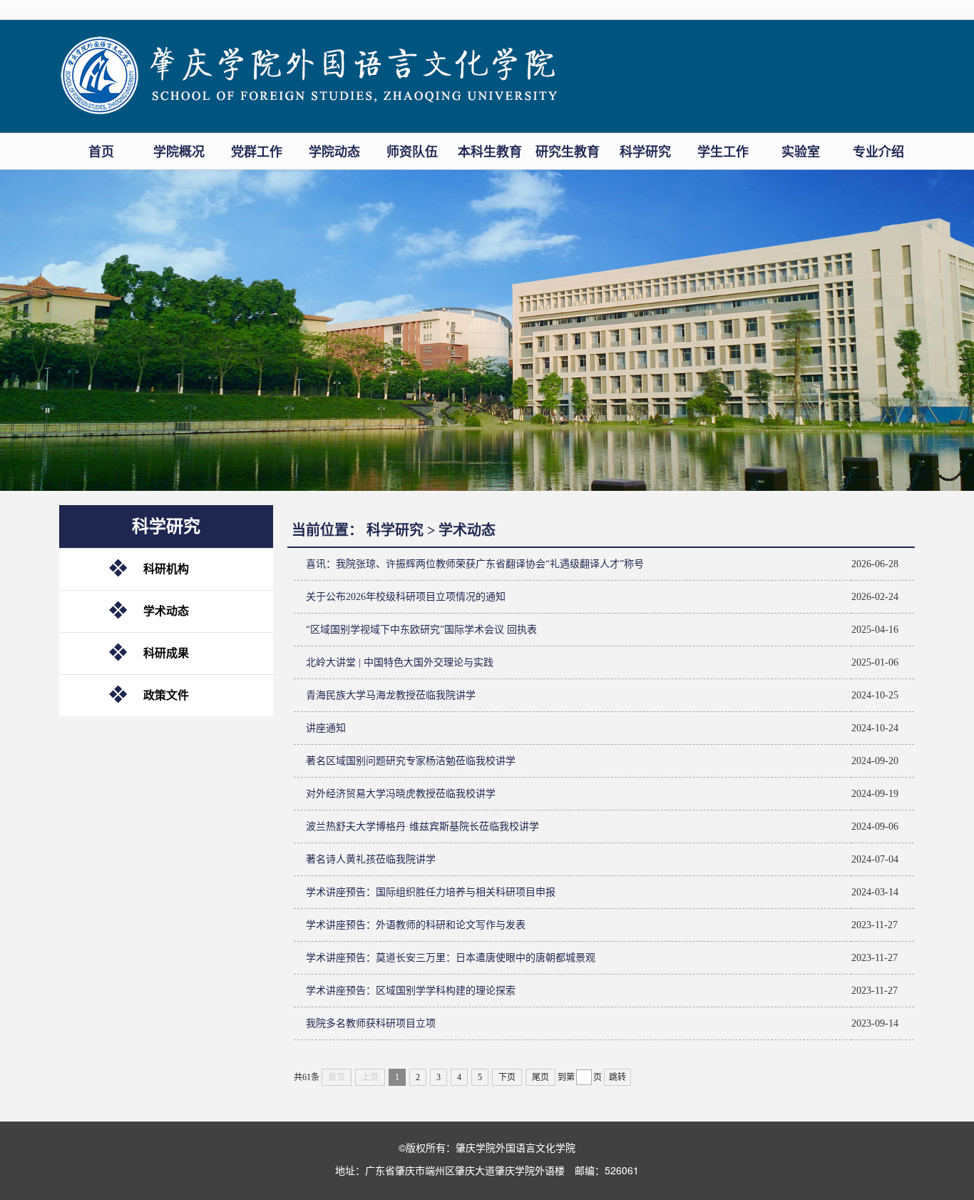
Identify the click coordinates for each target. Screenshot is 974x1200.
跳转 (617, 1077)
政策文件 (166, 695)
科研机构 (166, 569)
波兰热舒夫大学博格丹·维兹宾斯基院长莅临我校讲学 (422, 826)
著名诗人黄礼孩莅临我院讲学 (371, 859)
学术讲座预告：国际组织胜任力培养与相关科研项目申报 (430, 892)
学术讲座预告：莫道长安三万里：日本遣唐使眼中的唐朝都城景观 (450, 957)
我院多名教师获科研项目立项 (371, 1023)
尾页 (540, 1077)
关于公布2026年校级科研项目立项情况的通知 (406, 596)
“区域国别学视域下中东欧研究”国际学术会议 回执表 (421, 629)
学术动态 (166, 611)
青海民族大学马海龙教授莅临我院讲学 (391, 695)
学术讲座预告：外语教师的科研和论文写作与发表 (416, 925)
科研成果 (166, 653)
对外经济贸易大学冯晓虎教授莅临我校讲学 (401, 793)
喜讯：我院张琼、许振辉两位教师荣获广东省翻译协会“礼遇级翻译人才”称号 (475, 564)
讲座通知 (326, 728)
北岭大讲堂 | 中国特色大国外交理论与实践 (399, 662)
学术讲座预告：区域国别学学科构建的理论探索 (411, 990)
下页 (507, 1077)
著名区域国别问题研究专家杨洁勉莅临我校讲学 (411, 761)
